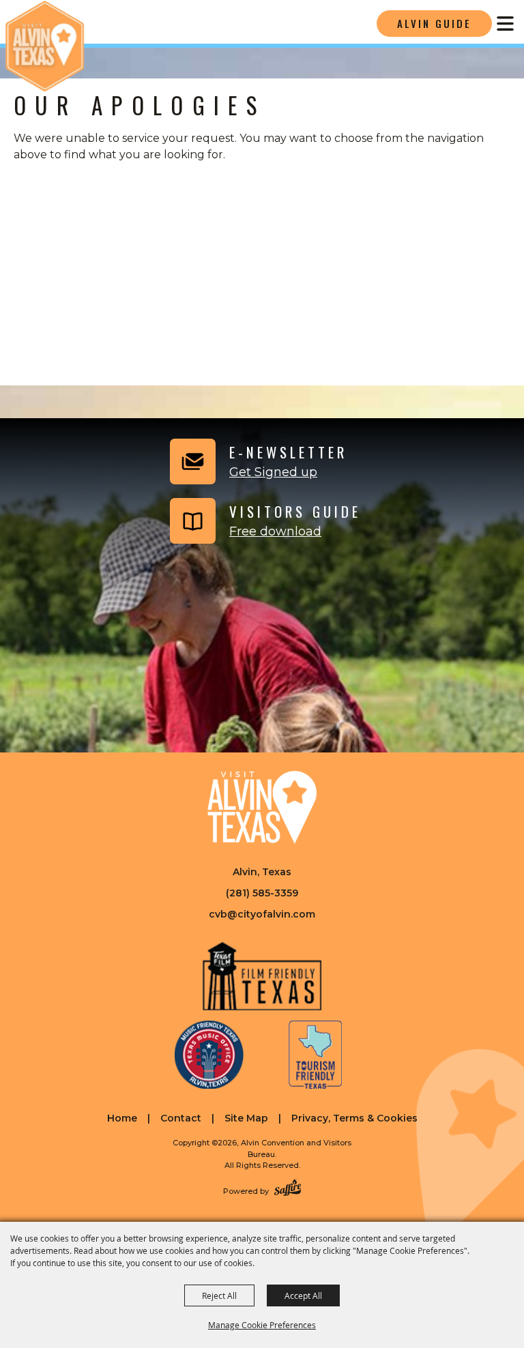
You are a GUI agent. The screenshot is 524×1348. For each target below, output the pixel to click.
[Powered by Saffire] (287, 1189)
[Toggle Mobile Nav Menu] (505, 23)
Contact (180, 1118)
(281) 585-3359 (262, 893)
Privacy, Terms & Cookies (354, 1118)
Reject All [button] (219, 1295)
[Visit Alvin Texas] (262, 807)
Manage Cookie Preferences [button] (262, 1324)
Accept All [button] (303, 1295)
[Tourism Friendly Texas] (315, 1055)
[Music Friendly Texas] (209, 1055)
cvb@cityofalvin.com (262, 914)
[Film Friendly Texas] (262, 976)
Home (122, 1118)
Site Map (246, 1118)
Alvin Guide (434, 23)
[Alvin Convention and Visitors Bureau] (44, 46)
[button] (257, 461)
